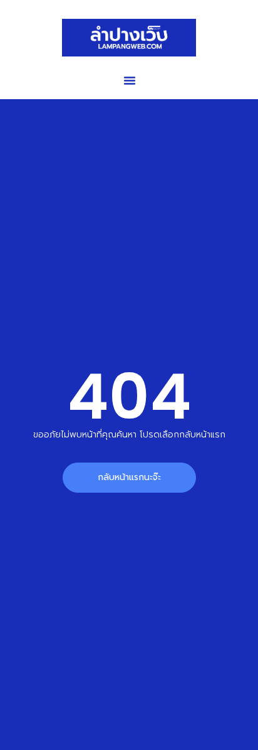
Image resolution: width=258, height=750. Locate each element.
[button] (129, 80)
